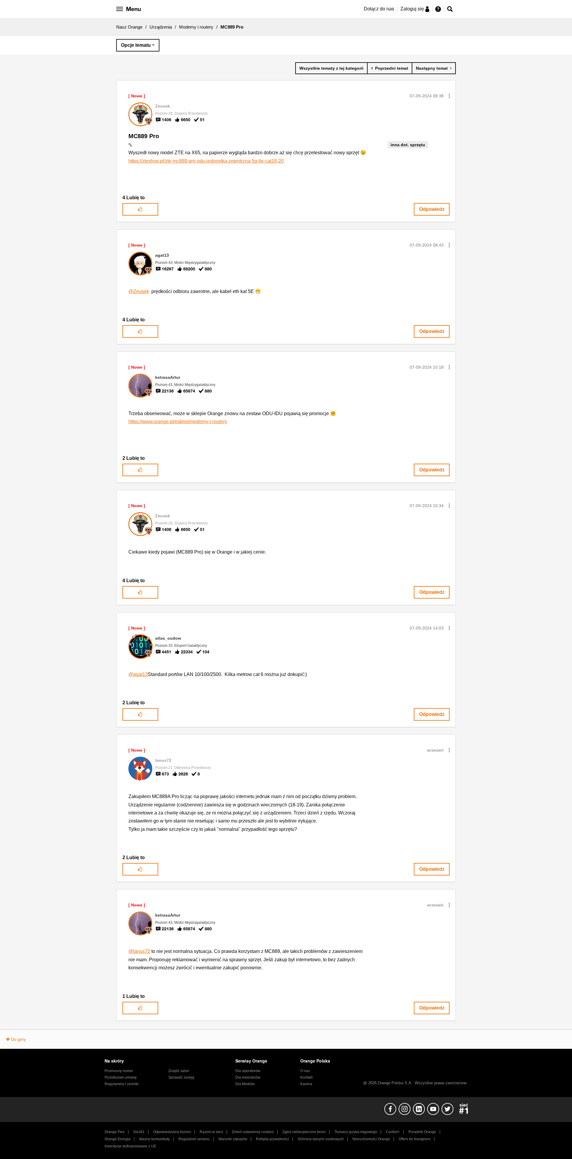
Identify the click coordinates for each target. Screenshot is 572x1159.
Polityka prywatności (272, 1139)
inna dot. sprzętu (408, 144)
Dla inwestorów (247, 1077)
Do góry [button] (18, 1039)
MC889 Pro (143, 136)
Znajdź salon (178, 1071)
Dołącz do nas (379, 8)
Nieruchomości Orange (371, 1139)
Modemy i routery (196, 26)
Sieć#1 (138, 1132)
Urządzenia (161, 26)
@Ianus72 (139, 951)
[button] (449, 96)
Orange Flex (115, 1132)
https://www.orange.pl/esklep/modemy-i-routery (177, 421)
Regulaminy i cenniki (122, 1084)
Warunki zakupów (232, 1139)
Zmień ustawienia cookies (253, 1132)
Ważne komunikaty (154, 1139)
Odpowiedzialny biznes (172, 1132)
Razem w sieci (211, 1132)
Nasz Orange (129, 26)
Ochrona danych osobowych (321, 1139)
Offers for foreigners (414, 1139)
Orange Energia (117, 1139)
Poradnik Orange (422, 1132)
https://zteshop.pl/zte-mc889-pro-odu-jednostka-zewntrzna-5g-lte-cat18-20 (206, 160)
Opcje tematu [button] (136, 45)
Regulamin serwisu (194, 1139)
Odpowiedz (431, 209)
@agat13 (138, 674)
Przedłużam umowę (121, 1077)
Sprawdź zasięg (181, 1077)
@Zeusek (138, 291)
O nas (305, 1071)
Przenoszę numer (119, 1071)
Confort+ (393, 1132)
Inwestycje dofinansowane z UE (130, 1146)
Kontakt (306, 1077)
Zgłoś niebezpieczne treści (304, 1132)
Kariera (306, 1084)
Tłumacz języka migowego (355, 1132)
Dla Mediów (245, 1084)
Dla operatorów (247, 1071)
